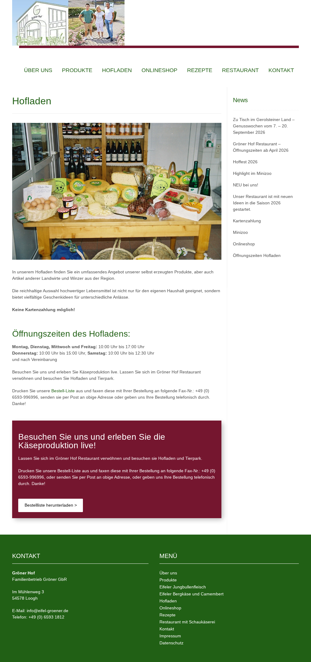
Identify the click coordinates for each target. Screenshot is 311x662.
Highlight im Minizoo (252, 173)
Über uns (38, 70)
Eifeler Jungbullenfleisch (182, 586)
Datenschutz (171, 642)
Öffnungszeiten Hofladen (257, 255)
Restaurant (240, 70)
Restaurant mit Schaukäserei (187, 621)
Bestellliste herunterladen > (51, 505)
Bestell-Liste (63, 390)
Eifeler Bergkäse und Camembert (191, 593)
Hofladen (117, 70)
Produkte (77, 70)
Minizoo (240, 232)
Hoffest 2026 (245, 161)
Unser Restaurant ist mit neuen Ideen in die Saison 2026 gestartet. (263, 203)
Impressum (170, 635)
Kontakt (281, 70)
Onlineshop (159, 70)
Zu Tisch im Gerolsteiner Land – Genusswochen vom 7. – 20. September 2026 (264, 126)
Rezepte (199, 70)
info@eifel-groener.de (47, 610)
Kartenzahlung (247, 220)
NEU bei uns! (245, 184)
